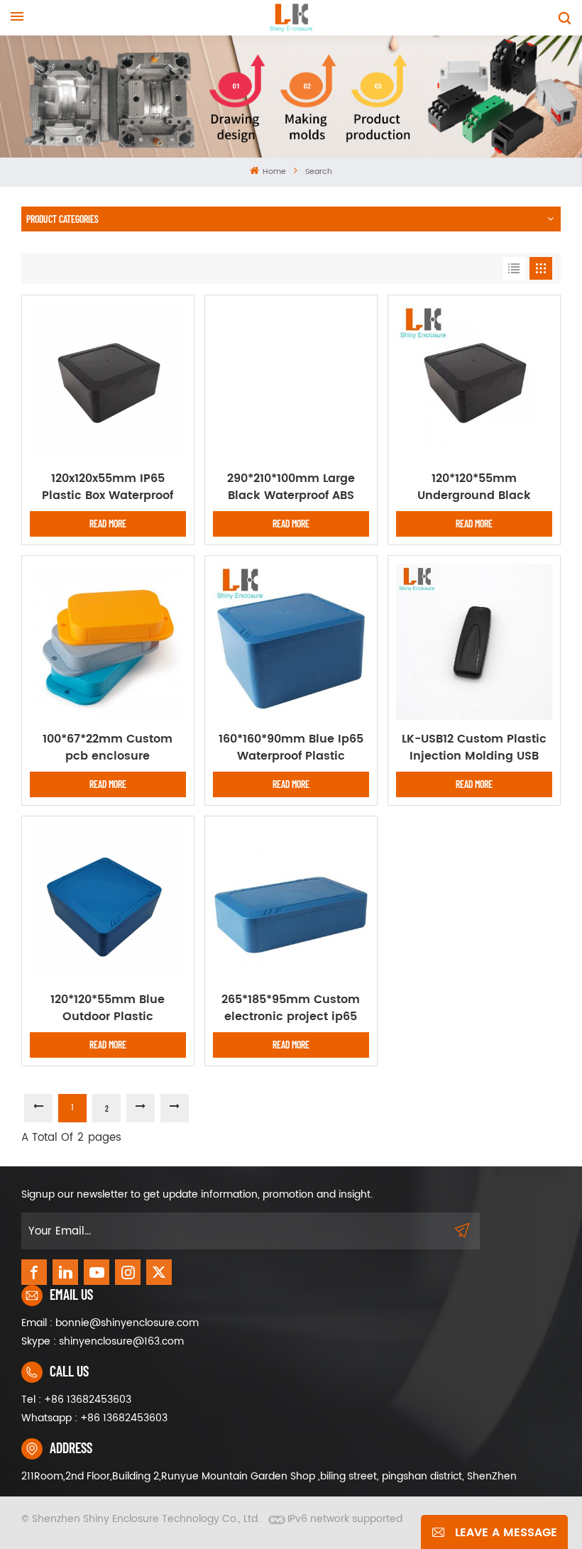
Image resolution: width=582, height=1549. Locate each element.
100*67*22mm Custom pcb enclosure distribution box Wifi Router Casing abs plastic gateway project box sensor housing (107, 747)
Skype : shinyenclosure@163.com (102, 1341)
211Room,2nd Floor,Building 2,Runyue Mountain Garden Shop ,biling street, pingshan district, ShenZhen (269, 1476)
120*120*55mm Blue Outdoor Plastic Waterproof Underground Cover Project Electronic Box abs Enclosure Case (107, 1008)
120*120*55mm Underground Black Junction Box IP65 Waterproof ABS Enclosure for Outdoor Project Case (473, 487)
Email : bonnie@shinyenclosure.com (110, 1323)
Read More (107, 524)
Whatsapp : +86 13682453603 (94, 1418)
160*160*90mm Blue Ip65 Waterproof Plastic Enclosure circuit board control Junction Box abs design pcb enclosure (290, 747)
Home (273, 171)
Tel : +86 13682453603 (76, 1399)
